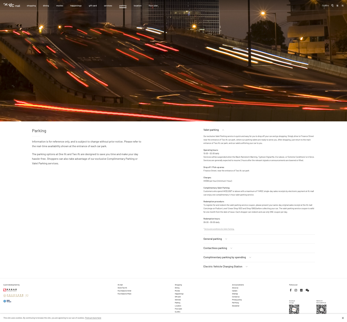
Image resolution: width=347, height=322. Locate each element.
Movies (59, 5)
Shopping (31, 5)
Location (138, 5)
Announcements (238, 285)
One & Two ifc (122, 288)
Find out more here (93, 318)
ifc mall (120, 285)
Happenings (76, 5)
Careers (234, 291)
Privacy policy (237, 300)
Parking (122, 5)
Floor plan (153, 5)
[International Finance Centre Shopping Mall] (11, 7)
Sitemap (235, 294)
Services (108, 5)
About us (235, 288)
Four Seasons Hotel (124, 291)
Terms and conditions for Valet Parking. (219, 229)
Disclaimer (235, 306)
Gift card (93, 5)
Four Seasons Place (124, 294)
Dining (46, 5)
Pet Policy (235, 303)
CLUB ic (325, 5)
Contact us (236, 297)
